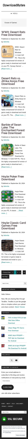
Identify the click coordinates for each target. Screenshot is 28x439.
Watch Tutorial (20, 307)
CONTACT (10, 406)
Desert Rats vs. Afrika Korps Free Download (12, 81)
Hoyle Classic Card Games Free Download (13, 225)
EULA (13, 403)
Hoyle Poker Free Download (12, 178)
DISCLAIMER (19, 403)
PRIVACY (4, 406)
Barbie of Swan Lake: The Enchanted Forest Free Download (13, 129)
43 (25, 272)
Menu (15, 13)
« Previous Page (6, 272)
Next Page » (5, 277)
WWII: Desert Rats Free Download (13, 33)
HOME (3, 403)
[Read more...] (6, 69)
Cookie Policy (8, 432)
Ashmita (6, 42)
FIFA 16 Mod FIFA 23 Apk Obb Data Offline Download (17, 320)
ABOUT (8, 403)
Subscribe (7, 387)
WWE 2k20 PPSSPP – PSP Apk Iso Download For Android (16, 338)
